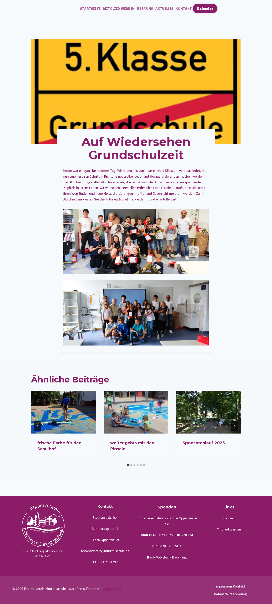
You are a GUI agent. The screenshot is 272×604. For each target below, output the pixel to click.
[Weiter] (234, 426)
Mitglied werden (119, 8)
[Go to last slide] (37, 426)
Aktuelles (164, 8)
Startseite (90, 8)
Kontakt (184, 8)
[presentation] (63, 412)
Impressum (223, 586)
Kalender (205, 8)
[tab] (128, 465)
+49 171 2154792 (105, 562)
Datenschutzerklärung (230, 594)
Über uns (145, 8)
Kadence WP (112, 588)
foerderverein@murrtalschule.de (105, 551)
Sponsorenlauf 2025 (204, 442)
